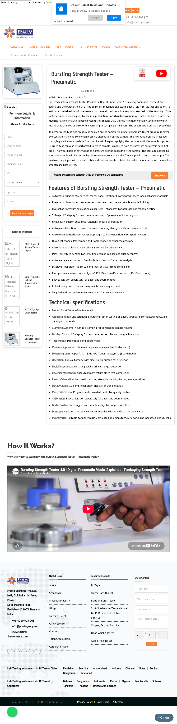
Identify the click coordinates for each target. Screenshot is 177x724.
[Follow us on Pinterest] (38, 651)
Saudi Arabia (141, 681)
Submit (151, 644)
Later (95, 18)
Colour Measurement (127, 46)
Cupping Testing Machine (105, 625)
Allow (114, 18)
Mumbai (83, 668)
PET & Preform (88, 46)
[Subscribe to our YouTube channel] (24, 651)
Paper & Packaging (39, 46)
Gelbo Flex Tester (101, 640)
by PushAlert (65, 21)
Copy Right (103, 702)
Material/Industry (59, 600)
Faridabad (68, 668)
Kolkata (116, 668)
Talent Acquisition (59, 638)
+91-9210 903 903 (137, 17)
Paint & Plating (64, 46)
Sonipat (154, 668)
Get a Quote (130, 10)
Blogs (52, 608)
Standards (55, 593)
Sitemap (118, 702)
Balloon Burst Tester (103, 600)
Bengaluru (69, 673)
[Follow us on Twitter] (17, 651)
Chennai (129, 668)
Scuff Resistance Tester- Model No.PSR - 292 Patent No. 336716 (109, 613)
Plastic (106, 46)
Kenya (114, 681)
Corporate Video (58, 646)
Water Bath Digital (102, 593)
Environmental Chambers (25, 55)
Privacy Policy (85, 702)
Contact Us (16, 46)
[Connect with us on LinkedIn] (31, 651)
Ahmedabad (100, 668)
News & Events (58, 616)
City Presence (57, 623)
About (52, 585)
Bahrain (67, 681)
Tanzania (68, 685)
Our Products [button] (53, 55)
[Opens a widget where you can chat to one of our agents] (164, 718)
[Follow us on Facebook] (9, 651)
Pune (142, 668)
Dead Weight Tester (102, 633)
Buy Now (160, 175)
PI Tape (95, 585)
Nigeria (126, 681)
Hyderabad (86, 673)
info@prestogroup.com (139, 22)
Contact (54, 631)
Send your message (22, 213)
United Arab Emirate (104, 685)
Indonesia (100, 681)
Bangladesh (83, 681)
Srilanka (157, 681)
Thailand (83, 685)
